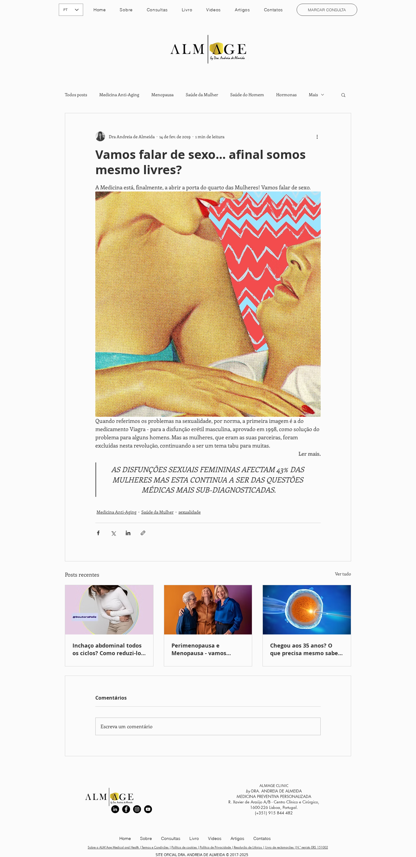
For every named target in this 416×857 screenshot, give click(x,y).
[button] (157, 10)
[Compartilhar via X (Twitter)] (113, 533)
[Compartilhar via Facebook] (98, 533)
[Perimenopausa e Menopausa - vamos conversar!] (208, 609)
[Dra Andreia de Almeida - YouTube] (148, 809)
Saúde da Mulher (202, 94)
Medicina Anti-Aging (119, 94)
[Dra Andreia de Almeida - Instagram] (137, 809)
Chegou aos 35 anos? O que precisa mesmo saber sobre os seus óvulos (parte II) (305, 649)
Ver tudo (343, 574)
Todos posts (76, 94)
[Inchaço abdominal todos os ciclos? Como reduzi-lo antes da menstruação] (109, 609)
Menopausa (162, 94)
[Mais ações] (317, 136)
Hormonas (286, 94)
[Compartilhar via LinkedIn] (128, 533)
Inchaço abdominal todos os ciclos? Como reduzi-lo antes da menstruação (107, 649)
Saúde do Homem (247, 94)
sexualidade (189, 512)
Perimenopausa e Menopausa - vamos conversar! (198, 649)
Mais (313, 94)
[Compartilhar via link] (143, 533)
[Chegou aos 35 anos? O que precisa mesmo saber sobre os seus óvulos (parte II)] (307, 609)
